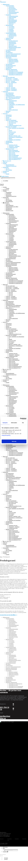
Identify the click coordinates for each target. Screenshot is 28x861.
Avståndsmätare (9, 275)
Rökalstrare (11, 245)
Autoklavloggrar (12, 257)
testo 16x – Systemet (10, 289)
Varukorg (5, 851)
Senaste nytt (8, 327)
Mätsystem (5, 284)
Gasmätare (11, 237)
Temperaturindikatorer (14, 220)
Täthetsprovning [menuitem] (9, 38)
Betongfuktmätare (13, 230)
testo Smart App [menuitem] (12, 122)
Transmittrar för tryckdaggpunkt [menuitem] (16, 72)
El (9, 338)
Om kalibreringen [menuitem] (10, 92)
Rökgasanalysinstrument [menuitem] (11, 56)
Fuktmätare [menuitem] (8, 14)
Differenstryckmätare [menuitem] (13, 60)
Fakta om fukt (12, 361)
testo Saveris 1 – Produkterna (12, 288)
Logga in (8, 204)
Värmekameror (9, 261)
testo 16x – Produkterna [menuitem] (11, 82)
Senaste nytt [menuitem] (8, 119)
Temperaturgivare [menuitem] (13, 13)
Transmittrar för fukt (13, 279)
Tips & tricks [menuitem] (9, 116)
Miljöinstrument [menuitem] (9, 25)
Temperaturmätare (10, 214)
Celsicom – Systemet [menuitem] (10, 87)
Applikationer (9, 349)
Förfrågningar (9, 208)
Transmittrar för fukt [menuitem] (13, 70)
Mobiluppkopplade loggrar (15, 256)
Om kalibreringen (10, 301)
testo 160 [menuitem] (11, 83)
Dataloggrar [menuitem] (8, 39)
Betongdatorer (12, 219)
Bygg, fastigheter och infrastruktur (16, 336)
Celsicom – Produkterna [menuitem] (11, 89)
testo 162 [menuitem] (11, 85)
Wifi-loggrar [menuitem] (11, 44)
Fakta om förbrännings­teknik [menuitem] (15, 158)
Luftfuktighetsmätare (13, 224)
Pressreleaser (9, 192)
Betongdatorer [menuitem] (12, 10)
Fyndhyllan (8, 193)
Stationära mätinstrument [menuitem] (11, 69)
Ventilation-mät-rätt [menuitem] (13, 145)
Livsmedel (11, 343)
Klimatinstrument (12, 244)
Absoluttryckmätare (13, 267)
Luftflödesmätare (12, 243)
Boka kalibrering (9, 205)
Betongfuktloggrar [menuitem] (13, 20)
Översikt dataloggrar (13, 249)
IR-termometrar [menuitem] (12, 8)
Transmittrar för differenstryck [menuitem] (15, 74)
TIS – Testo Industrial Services (13, 306)
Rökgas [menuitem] (10, 138)
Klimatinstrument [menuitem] (12, 35)
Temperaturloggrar (13, 218)
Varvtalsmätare (9, 272)
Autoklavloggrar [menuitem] (12, 48)
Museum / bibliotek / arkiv (15, 344)
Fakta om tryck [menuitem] (12, 154)
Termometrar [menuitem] (11, 7)
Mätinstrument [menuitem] (6, 4)
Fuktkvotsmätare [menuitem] (12, 17)
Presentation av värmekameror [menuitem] (15, 137)
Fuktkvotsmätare (12, 226)
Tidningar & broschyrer (11, 196)
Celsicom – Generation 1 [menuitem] (11, 90)
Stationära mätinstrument (11, 278)
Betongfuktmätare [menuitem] (13, 21)
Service (7, 321)
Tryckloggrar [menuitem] (12, 63)
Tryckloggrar (12, 271)
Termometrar (11, 215)
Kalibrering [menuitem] (5, 91)
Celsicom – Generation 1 (11, 299)
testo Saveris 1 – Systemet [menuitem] (12, 78)
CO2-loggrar (11, 236)
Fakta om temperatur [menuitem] (13, 150)
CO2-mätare (11, 235)
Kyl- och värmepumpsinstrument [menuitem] (13, 53)
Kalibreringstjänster (10, 304)
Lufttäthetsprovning (13, 356)
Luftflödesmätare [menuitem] (12, 34)
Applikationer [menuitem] (9, 141)
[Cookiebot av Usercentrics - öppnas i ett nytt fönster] (20, 419)
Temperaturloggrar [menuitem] (13, 9)
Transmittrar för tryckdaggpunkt (16, 280)
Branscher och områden (11, 335)
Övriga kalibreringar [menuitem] (13, 109)
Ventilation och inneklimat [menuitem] (14, 139)
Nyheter (5, 191)
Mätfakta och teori (10, 357)
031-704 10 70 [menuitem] (7, 160)
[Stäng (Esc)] (4, 854)
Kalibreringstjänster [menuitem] (10, 95)
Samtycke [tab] (5, 422)
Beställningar (9, 209)
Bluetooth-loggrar (13, 254)
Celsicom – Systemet (10, 296)
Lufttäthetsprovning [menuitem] (13, 147)
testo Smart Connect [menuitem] (13, 121)
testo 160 (11, 292)
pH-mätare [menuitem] (8, 51)
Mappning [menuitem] (8, 111)
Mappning (8, 319)
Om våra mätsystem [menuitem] (10, 77)
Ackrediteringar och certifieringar (13, 305)
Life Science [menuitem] (11, 133)
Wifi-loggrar (11, 253)
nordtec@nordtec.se (5, 717)
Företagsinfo (6, 197)
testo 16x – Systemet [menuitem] (10, 81)
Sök (4, 848)
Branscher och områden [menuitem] (11, 126)
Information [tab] (14, 422)
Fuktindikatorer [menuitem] (12, 22)
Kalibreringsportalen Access (15, 334)
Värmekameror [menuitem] (9, 52)
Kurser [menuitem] (7, 143)
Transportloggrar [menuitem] (12, 43)
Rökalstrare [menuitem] (11, 37)
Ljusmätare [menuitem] (11, 31)
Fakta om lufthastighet (14, 364)
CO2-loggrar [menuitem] (11, 27)
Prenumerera (8, 195)
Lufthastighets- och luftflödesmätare (17, 313)
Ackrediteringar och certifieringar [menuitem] (13, 96)
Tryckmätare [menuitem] (8, 57)
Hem (1, 557)
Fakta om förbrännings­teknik (15, 366)
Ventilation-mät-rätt (13, 353)
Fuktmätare (8, 223)
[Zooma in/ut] (0, 854)
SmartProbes (8, 276)
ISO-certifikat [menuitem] (9, 170)
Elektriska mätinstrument (11, 263)
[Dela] (3, 854)
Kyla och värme (12, 340)
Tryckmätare (8, 266)
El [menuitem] (9, 129)
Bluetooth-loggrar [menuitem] (13, 46)
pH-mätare (8, 259)
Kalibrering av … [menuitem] (10, 99)
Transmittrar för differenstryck (15, 283)
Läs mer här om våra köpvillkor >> (8, 615)
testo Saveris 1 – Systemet (12, 287)
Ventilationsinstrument (11, 241)
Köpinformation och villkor (12, 206)
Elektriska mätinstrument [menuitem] (11, 55)
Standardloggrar (12, 250)
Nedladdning (9, 323)
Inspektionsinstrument (11, 274)
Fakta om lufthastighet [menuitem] (14, 155)
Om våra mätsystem (10, 285)
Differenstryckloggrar (13, 270)
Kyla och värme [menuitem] (12, 132)
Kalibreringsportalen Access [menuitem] (15, 125)
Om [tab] (23, 422)
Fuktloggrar (11, 227)
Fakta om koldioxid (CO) (15, 367)
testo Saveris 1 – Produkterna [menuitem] (12, 79)
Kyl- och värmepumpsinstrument (13, 262)
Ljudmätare (11, 239)
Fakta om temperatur (13, 358)
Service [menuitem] (7, 112)
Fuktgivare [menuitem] (11, 24)
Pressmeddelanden (10, 373)
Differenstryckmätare (13, 269)
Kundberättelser (9, 351)
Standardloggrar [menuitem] (12, 42)
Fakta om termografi (13, 365)
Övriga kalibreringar (13, 318)
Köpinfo (17, 838)
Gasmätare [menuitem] (11, 29)
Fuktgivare (11, 232)
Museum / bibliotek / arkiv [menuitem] (15, 135)
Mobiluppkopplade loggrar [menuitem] (15, 47)
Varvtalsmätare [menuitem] (9, 64)
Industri (10, 339)
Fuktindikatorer (12, 231)
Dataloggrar (8, 248)
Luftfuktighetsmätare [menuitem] (13, 16)
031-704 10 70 (7, 369)
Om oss (7, 198)
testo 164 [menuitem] (11, 86)
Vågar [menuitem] (10, 108)
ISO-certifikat (9, 200)
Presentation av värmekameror (15, 345)
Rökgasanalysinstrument (11, 265)
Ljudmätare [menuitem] (11, 30)
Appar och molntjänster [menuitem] (11, 120)
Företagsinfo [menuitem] (6, 167)
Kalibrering (5, 300)
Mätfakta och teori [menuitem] (10, 148)
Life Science (11, 341)
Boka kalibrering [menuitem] (9, 94)
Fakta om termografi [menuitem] (13, 156)
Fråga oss (5, 370)
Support (7, 326)
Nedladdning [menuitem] (9, 115)
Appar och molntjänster (11, 328)
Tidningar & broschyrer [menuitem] (11, 166)
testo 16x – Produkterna (11, 291)
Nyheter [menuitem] (5, 163)
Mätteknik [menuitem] (5, 113)
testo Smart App (12, 331)
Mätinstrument (6, 213)
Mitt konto (6, 202)
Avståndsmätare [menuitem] (9, 66)
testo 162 (11, 293)
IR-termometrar (12, 217)
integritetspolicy (6, 435)
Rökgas (10, 347)
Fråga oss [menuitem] (5, 162)
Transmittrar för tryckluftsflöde (15, 282)
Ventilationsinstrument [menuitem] (11, 33)
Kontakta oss (6, 189)
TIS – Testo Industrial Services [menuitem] (13, 98)
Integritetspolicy (9, 201)
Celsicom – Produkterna (11, 297)
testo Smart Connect (13, 330)
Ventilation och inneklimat (14, 348)
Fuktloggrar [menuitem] (11, 18)
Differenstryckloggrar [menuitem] (13, 61)
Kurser (7, 352)
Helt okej (14, 441)
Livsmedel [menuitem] (11, 134)
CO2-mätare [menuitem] (11, 26)
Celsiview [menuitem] (11, 124)
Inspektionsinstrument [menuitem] (11, 65)
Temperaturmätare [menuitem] (10, 5)
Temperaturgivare (13, 222)
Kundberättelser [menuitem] (9, 142)
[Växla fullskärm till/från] (2, 854)
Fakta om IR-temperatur (14, 360)
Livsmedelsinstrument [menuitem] (11, 50)
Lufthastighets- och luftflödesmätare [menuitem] (17, 104)
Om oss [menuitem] (7, 168)
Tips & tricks (9, 325)
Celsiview (11, 332)
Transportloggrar (12, 252)
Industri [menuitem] (10, 130)
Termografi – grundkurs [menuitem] (14, 146)
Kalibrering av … (10, 308)
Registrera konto (9, 210)
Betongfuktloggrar (13, 228)
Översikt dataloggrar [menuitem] (13, 40)
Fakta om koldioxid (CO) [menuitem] (15, 159)
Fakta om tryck (12, 362)
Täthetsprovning (9, 246)
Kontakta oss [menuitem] (6, 171)
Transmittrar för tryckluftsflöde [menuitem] (15, 73)
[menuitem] (5, 172)
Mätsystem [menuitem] (5, 76)
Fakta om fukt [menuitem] (12, 152)
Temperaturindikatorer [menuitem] (14, 12)
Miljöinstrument (9, 233)
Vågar (10, 317)
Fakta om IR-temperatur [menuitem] (14, 151)
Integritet (24, 838)
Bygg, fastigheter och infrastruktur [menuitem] (16, 128)
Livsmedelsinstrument (11, 258)
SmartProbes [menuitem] (8, 68)
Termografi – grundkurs (14, 354)
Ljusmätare (11, 240)
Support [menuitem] (7, 117)
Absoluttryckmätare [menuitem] (13, 59)
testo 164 (11, 295)
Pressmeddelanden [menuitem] (10, 164)
